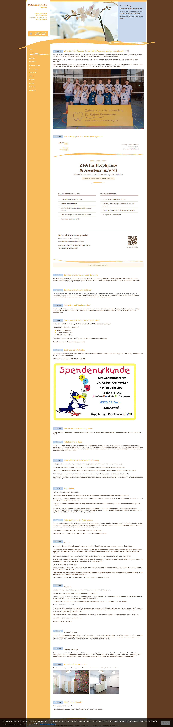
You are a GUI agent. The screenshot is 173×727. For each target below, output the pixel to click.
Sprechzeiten (33, 72)
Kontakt (31, 83)
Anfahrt (31, 76)
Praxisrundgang (33, 69)
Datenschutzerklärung (48, 724)
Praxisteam (32, 61)
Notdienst (32, 79)
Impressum (32, 87)
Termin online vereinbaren (40, 33)
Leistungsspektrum (34, 65)
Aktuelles (31, 53)
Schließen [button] (165, 723)
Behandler (32, 58)
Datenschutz (32, 90)
